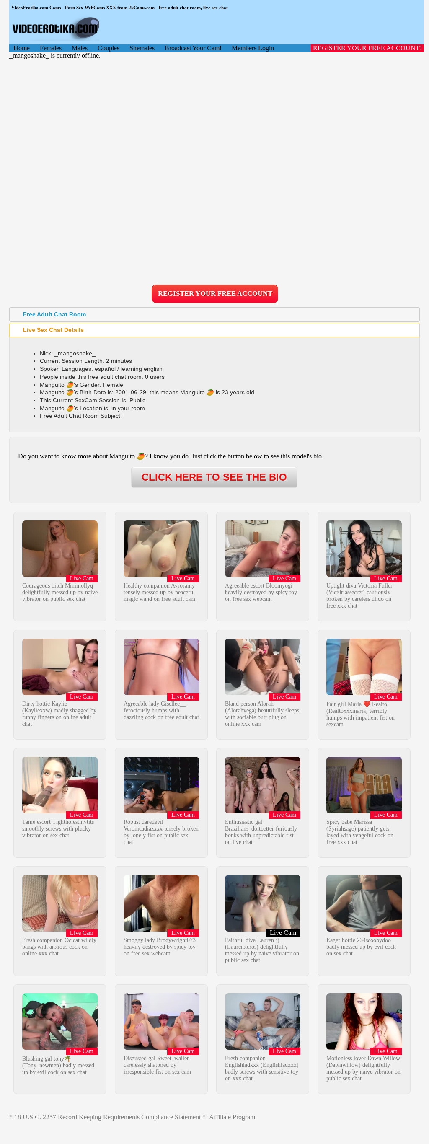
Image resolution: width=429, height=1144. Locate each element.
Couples (108, 48)
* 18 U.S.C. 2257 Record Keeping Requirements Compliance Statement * (107, 1117)
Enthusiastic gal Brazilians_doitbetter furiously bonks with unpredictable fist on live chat (261, 832)
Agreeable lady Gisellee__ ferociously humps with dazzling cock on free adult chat (161, 710)
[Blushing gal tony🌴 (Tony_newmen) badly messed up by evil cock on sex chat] (60, 1047)
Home (21, 48)
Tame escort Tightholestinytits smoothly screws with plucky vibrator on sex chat (58, 829)
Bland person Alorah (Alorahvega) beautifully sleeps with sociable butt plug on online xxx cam (262, 714)
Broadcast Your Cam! (193, 48)
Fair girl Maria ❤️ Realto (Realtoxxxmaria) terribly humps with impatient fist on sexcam (360, 714)
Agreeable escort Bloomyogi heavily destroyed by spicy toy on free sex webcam (261, 592)
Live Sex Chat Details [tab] (53, 329)
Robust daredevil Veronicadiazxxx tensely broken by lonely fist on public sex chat (161, 832)
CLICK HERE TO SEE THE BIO (214, 477)
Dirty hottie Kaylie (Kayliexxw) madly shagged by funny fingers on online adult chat (59, 714)
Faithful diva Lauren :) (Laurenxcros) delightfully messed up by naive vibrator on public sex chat (262, 950)
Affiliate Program (232, 1117)
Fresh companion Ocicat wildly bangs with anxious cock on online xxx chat (59, 947)
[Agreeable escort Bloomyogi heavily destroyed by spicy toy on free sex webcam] (262, 574)
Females (51, 48)
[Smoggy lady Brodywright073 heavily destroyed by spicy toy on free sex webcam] (161, 929)
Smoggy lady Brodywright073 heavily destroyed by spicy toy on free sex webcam (160, 947)
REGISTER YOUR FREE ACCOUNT (215, 294)
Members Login (253, 48)
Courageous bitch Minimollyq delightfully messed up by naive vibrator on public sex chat (60, 592)
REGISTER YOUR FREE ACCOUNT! (367, 48)
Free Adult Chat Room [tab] (54, 314)
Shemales (142, 48)
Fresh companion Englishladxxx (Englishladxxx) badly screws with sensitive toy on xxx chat (262, 1068)
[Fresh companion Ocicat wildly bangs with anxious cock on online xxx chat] (60, 929)
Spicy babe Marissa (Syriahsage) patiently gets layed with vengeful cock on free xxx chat (359, 832)
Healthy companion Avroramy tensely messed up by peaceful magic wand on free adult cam (159, 592)
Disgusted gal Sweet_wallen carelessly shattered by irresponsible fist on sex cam (157, 1065)
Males (80, 48)
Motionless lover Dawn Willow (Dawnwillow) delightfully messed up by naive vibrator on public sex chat (363, 1068)
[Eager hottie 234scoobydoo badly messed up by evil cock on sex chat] (364, 929)
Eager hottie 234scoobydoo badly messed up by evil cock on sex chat (361, 947)
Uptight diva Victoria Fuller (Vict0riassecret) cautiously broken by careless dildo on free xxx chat (359, 595)
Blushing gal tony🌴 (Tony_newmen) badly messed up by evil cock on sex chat (58, 1065)
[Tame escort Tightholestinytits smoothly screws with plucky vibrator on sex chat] (60, 811)
